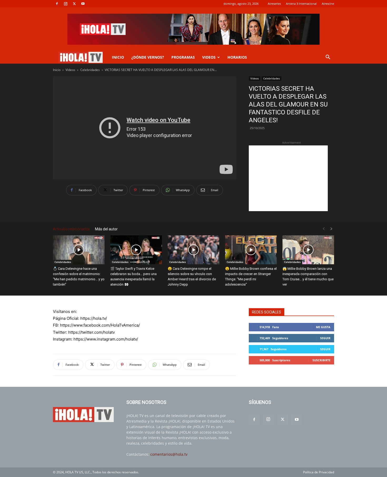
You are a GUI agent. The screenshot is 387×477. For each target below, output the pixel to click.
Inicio (57, 70)
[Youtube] (83, 3)
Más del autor (106, 229)
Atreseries (274, 4)
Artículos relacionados (71, 229)
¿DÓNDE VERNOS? (147, 57)
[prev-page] (323, 229)
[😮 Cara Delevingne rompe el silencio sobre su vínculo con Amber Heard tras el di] (193, 249)
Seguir (325, 338)
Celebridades (90, 70)
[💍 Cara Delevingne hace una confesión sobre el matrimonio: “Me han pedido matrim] (79, 249)
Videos (70, 70)
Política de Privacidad (318, 472)
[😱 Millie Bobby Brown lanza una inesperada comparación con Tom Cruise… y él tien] (308, 249)
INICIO (118, 57)
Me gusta (323, 327)
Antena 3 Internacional (301, 4)
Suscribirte (321, 360)
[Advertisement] (288, 178)
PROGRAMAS (183, 57)
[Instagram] (66, 3)
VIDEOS (209, 57)
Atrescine (328, 4)
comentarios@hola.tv (168, 454)
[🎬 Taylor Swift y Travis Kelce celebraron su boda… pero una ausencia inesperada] (136, 249)
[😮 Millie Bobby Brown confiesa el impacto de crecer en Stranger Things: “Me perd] (251, 249)
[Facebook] (57, 3)
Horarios (237, 57)
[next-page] (331, 229)
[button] (327, 57)
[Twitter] (74, 3)
